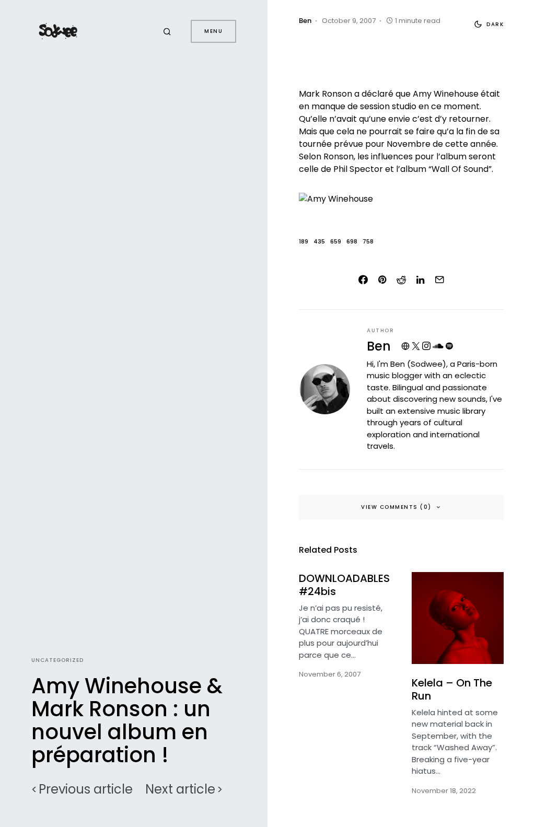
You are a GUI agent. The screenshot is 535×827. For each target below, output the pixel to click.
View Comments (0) (396, 507)
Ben (379, 346)
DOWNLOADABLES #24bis (344, 585)
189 (303, 241)
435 (319, 241)
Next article (180, 789)
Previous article (86, 789)
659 (335, 241)
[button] (169, 31)
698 (351, 241)
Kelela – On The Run (452, 689)
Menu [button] (213, 31)
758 (368, 241)
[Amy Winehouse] (401, 198)
